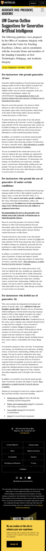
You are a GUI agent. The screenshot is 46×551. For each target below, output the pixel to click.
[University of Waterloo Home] (8, 3)
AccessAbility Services (15, 410)
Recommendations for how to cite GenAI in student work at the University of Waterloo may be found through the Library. (23, 98)
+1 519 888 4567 (24, 433)
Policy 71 (22, 327)
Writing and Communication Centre (19, 404)
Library (9, 416)
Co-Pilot (38, 122)
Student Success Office (15, 398)
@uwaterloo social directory (23, 481)
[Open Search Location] (43, 3)
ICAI (39, 339)
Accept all (14, 544)
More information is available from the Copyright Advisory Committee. (23, 145)
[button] (35, 3)
